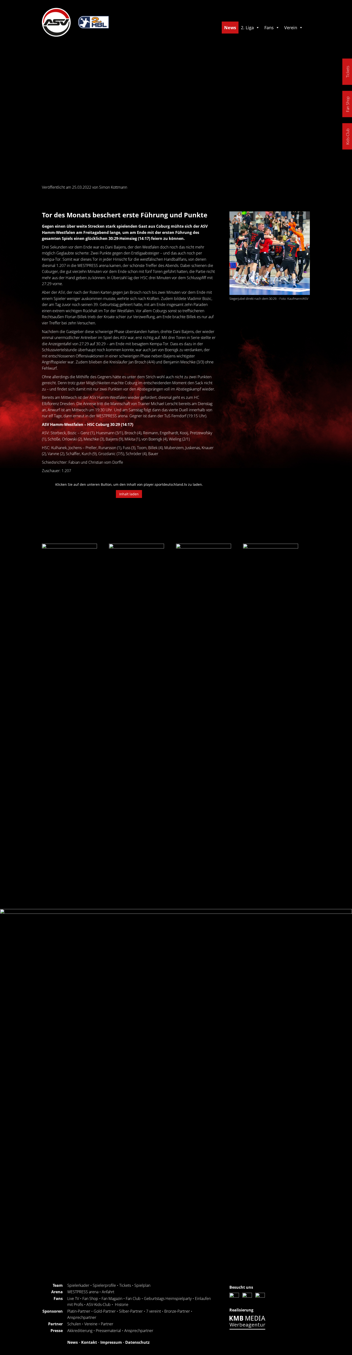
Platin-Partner (78, 1311)
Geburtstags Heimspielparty (168, 1298)
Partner (107, 1324)
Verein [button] (290, 27)
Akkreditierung (79, 1330)
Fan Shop (90, 1298)
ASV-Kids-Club (98, 1304)
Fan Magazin (112, 1298)
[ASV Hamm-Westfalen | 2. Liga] (56, 35)
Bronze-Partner (177, 1311)
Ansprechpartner (81, 1317)
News (230, 27)
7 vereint (153, 1311)
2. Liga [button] (247, 27)
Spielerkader (78, 1285)
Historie (121, 1304)
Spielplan (142, 1285)
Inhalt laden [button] (129, 494)
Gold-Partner (105, 1311)
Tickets (125, 1285)
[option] (65, 723)
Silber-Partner (131, 1311)
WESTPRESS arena (82, 1291)
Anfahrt (108, 1291)
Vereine (90, 1324)
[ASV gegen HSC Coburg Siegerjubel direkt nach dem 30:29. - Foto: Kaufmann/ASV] (269, 253)
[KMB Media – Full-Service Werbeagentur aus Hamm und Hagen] (248, 1328)
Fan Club (133, 1298)
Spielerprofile (104, 1285)
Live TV (73, 1298)
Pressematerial (108, 1330)
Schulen (74, 1324)
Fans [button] (269, 27)
